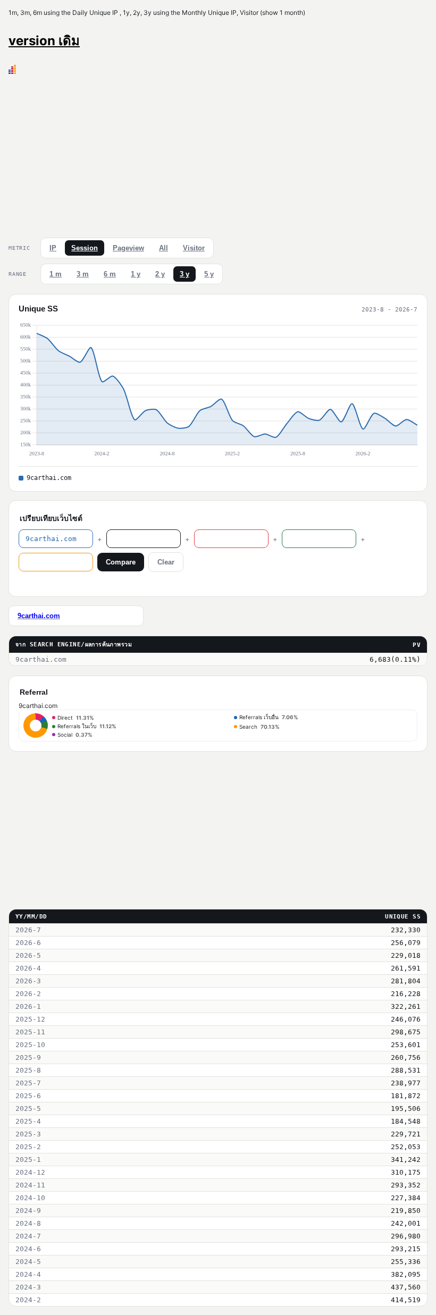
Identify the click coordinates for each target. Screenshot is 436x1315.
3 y (184, 274)
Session (84, 248)
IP (52, 248)
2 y (160, 274)
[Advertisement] (218, 153)
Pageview (128, 248)
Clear (165, 562)
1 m (55, 274)
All (163, 248)
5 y (209, 274)
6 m (110, 274)
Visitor (194, 248)
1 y (135, 274)
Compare (121, 562)
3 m (83, 274)
